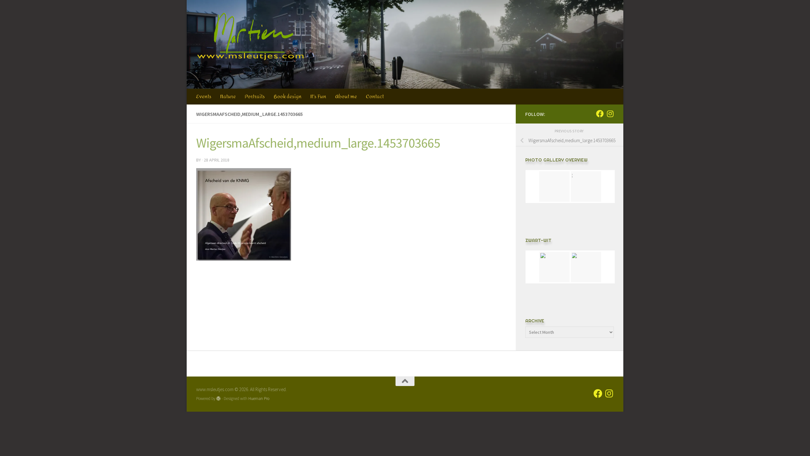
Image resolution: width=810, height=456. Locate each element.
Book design (288, 96)
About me (346, 96)
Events (203, 96)
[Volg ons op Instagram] (610, 113)
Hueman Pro (258, 398)
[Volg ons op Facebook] (600, 113)
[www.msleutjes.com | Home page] (251, 36)
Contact (375, 96)
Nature (228, 96)
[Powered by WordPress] (218, 398)
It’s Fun (318, 96)
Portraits (255, 96)
